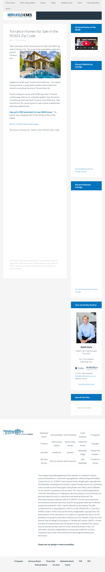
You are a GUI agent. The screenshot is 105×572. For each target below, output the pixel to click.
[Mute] (93, 48)
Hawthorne (56, 452)
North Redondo (70, 435)
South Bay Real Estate (86, 384)
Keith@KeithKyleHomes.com (85, 376)
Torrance (42, 261)
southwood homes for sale (41, 266)
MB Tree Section (56, 461)
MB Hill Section (70, 461)
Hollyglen (95, 444)
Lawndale (44, 452)
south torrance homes (23, 266)
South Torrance (23, 261)
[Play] (78, 48)
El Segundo (95, 435)
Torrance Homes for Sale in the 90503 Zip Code (33, 33)
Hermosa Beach (56, 435)
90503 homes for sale (42, 263)
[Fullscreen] (95, 48)
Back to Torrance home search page (23, 124)
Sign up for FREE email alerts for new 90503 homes (30, 112)
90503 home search (26, 263)
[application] (86, 43)
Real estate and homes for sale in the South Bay (19, 16)
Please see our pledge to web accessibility (56, 544)
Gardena (70, 452)
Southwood (34, 261)
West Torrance (51, 261)
